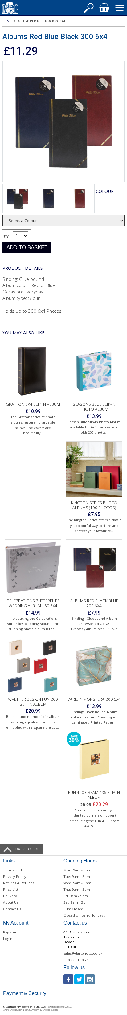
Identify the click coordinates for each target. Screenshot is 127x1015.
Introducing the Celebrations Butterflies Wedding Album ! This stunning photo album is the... (33, 623)
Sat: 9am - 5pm (76, 902)
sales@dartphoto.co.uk (82, 953)
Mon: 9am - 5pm (77, 870)
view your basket (104, 7)
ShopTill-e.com (50, 1009)
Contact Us (12, 908)
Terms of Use (14, 870)
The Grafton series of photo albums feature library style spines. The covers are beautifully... (33, 425)
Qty (5, 235)
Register (10, 932)
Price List (10, 889)
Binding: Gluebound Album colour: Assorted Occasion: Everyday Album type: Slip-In (94, 623)
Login (7, 938)
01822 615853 (75, 959)
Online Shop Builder (12, 1009)
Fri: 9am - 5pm (75, 896)
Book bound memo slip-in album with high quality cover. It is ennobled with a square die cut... (33, 722)
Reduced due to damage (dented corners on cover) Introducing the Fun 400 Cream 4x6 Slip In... (94, 818)
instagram (90, 979)
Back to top (27, 849)
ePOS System (32, 1009)
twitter (79, 979)
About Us (10, 902)
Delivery (10, 896)
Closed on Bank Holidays (84, 915)
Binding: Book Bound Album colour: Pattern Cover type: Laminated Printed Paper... (94, 717)
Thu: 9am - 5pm (76, 889)
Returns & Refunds (18, 883)
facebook (68, 979)
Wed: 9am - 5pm (77, 883)
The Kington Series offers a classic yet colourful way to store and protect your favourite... (94, 525)
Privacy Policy (14, 876)
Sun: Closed (73, 908)
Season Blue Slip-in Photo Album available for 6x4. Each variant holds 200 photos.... (94, 427)
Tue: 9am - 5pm (76, 876)
